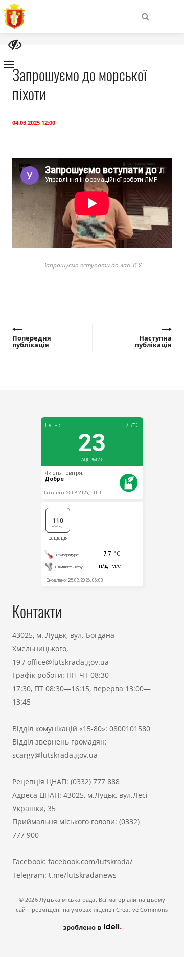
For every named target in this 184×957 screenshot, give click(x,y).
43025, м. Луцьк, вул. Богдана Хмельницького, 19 (63, 648)
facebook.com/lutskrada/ (90, 861)
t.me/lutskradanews (83, 875)
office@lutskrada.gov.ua (68, 662)
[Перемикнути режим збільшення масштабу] (15, 45)
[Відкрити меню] (9, 64)
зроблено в (83, 927)
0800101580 (129, 728)
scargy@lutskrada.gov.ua (55, 755)
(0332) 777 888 (95, 781)
